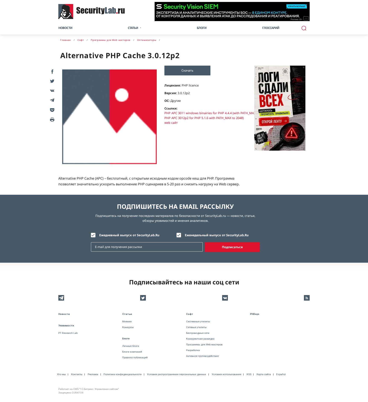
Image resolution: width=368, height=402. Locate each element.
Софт (189, 314)
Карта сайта (264, 374)
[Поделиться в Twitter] (51, 81)
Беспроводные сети (197, 332)
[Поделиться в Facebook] (51, 71)
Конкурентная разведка (200, 338)
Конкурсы (128, 327)
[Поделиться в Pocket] (51, 109)
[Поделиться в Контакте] (51, 90)
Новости (65, 28)
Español (281, 374)
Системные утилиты (198, 321)
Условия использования (226, 374)
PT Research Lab (68, 332)
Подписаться (232, 247)
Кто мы (61, 374)
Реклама (93, 374)
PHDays (254, 314)
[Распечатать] (51, 119)
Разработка (193, 350)
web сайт (171, 123)
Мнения (127, 321)
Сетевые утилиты (196, 327)
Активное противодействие (202, 355)
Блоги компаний (132, 351)
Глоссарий (270, 28)
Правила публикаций (135, 357)
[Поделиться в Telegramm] (51, 100)
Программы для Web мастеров (204, 344)
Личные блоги (130, 345)
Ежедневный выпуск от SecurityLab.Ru (129, 235)
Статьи (127, 314)
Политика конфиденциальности (123, 374)
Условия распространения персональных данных (176, 374)
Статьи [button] (133, 28)
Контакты (76, 374)
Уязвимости (66, 325)
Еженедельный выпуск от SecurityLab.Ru (217, 235)
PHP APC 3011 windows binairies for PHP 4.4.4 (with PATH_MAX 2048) (214, 113)
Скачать (187, 70)
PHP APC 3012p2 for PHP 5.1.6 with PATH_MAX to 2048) (204, 118)
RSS (249, 374)
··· (306, 18)
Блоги (202, 28)
